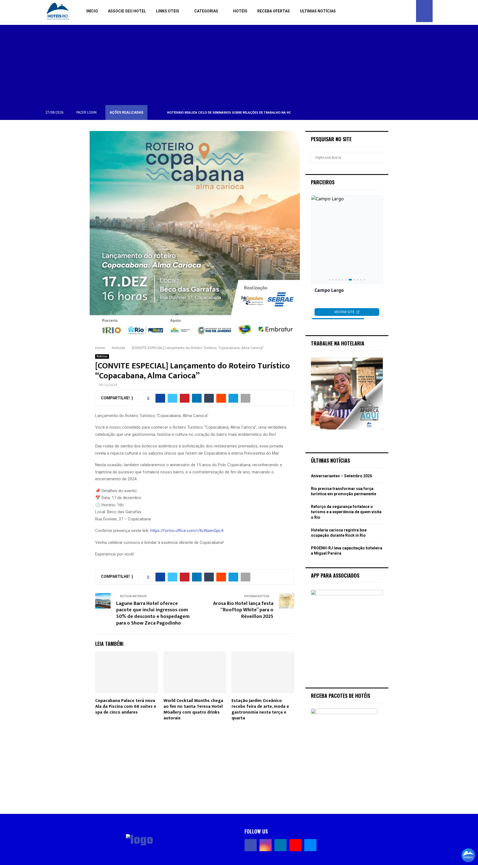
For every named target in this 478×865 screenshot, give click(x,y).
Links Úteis (167, 11)
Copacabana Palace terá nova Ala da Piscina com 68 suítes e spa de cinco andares (125, 706)
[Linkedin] (398, 11)
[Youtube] (404, 11)
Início (92, 11)
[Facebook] (386, 11)
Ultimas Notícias (318, 11)
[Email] (410, 11)
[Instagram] (392, 11)
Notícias (102, 356)
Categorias (206, 11)
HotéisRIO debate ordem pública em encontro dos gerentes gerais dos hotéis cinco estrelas (246, 112)
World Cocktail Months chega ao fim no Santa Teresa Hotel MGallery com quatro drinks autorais (193, 709)
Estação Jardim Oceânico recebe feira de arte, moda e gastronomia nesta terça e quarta (260, 709)
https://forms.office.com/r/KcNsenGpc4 (186, 530)
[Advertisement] (239, 63)
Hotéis (240, 11)
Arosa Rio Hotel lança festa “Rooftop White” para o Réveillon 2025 (243, 610)
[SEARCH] (377, 157)
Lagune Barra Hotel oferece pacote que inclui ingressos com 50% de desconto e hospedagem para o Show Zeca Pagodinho (153, 613)
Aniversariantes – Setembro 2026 (341, 476)
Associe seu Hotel (127, 11)
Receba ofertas (273, 11)
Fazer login (86, 112)
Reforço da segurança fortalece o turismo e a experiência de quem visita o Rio (346, 512)
